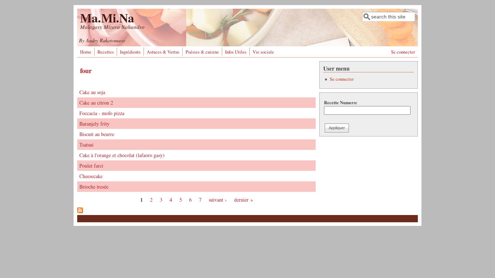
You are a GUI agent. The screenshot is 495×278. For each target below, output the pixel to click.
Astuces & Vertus (163, 52)
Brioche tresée (93, 186)
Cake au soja (92, 92)
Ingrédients (130, 52)
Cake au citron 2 (96, 102)
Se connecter (403, 52)
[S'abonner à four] (80, 211)
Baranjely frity (94, 123)
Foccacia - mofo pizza (101, 113)
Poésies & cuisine (202, 52)
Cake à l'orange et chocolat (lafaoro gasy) (122, 155)
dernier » (243, 199)
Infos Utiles (235, 52)
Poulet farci (91, 165)
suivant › (218, 199)
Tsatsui (86, 144)
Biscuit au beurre (96, 134)
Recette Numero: (340, 102)
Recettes (105, 52)
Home (85, 52)
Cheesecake (91, 176)
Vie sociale (263, 52)
